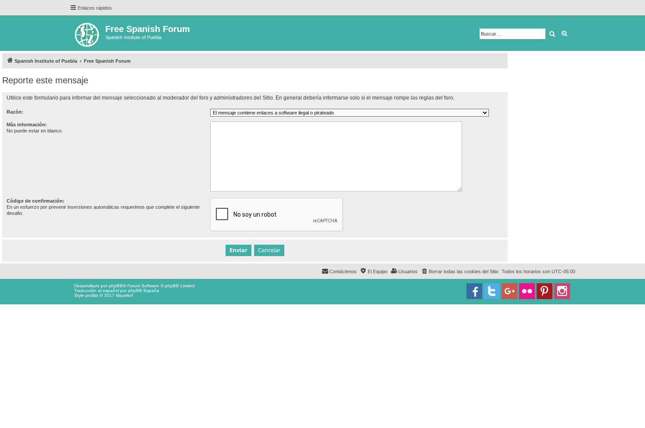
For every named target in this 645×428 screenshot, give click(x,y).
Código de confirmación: (35, 200)
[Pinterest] (544, 291)
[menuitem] (459, 271)
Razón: (15, 111)
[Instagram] (562, 291)
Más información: (27, 124)
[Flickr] (527, 291)
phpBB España (143, 290)
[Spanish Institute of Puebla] (87, 33)
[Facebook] (474, 291)
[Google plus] (509, 291)
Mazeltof (124, 295)
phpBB (116, 285)
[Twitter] (492, 291)
